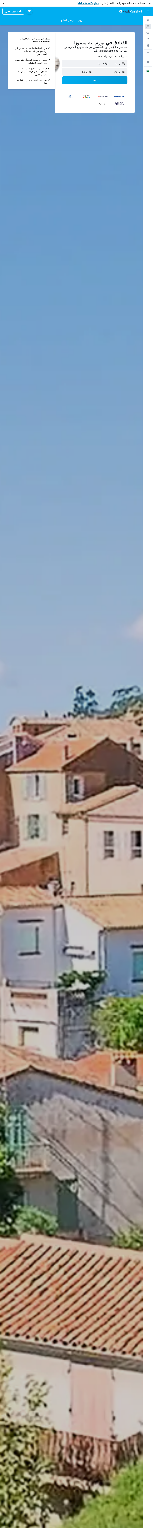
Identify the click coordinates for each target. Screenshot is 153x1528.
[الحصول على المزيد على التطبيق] (148, 54)
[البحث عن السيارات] (148, 33)
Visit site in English (88, 3)
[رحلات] (148, 62)
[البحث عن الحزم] (148, 39)
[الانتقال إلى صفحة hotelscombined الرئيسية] (130, 11)
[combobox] (112, 56)
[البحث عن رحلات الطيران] (148, 20)
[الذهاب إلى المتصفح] (148, 45)
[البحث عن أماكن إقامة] (148, 27)
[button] (3, 3)
